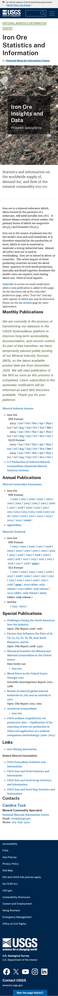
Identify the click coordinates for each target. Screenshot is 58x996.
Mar (34, 423)
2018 (27, 563)
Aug (21, 427)
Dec (49, 436)
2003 (27, 503)
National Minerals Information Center (28, 60)
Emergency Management (16, 917)
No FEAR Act (9, 884)
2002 (18, 503)
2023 (48, 516)
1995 (23, 546)
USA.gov (7, 890)
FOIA (5, 850)
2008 (20, 507)
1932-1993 (18, 606)
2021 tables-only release (33, 588)
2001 (10, 503)
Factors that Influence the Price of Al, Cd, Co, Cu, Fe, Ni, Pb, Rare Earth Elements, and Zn (30, 637)
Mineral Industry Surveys (17, 408)
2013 (17, 511)
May (48, 423)
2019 (15, 516)
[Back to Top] (47, 985)
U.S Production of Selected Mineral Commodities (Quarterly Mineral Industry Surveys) (28, 466)
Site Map (7, 870)
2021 (31, 516)
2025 (19, 520)
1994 (15, 546)
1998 (32, 499)
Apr (41, 423)
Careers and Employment (17, 903)
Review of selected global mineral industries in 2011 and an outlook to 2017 (29, 695)
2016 (40, 511)
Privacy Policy (10, 863)
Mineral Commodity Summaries (22, 484)
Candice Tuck (14, 805)
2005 (44, 503)
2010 (37, 507)
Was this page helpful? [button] (30, 992)
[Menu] (52, 13)
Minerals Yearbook (14, 531)
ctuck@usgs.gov (21, 818)
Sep (28, 427)
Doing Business (11, 910)
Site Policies (9, 857)
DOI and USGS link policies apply (21, 877)
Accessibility (9, 844)
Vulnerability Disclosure (16, 897)
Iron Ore (17, 668)
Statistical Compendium (22, 708)
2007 (12, 507)
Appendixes (14, 525)
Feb (27, 423)
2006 (52, 503)
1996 (15, 499)
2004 (35, 503)
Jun (9, 427)
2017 (47, 511)
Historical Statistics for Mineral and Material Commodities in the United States (29, 655)
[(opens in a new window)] (6, 971)
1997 (23, 499)
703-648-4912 (21, 822)
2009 (29, 507)
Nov (42, 427)
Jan (21, 423)
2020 (23, 516)
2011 (45, 507)
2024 (10, 520)
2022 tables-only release (22, 593)
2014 (25, 511)
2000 (48, 499)
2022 (39, 516)
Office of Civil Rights (14, 923)
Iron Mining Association (22, 749)
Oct (35, 427)
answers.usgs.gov (12, 985)
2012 (10, 511)
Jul (15, 427)
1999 (40, 499)
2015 (32, 511)
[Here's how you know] (29, 4)
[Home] (11, 15)
